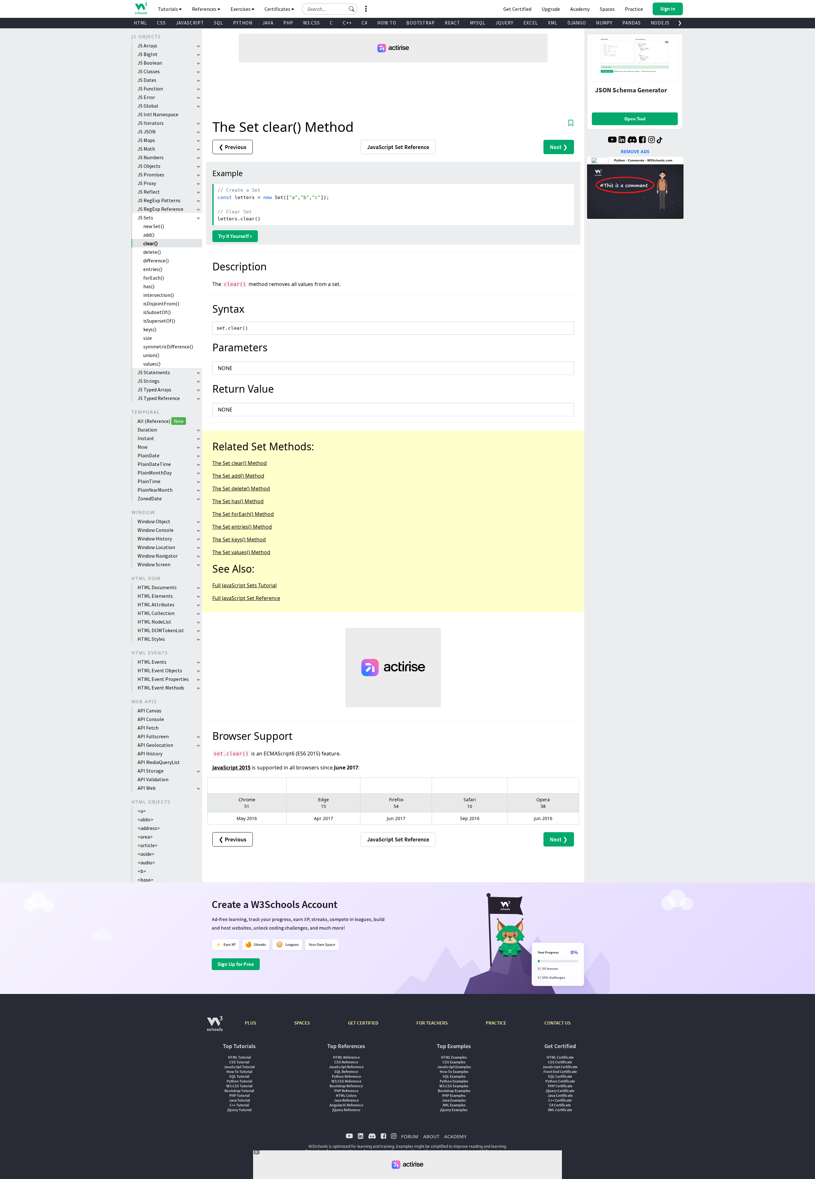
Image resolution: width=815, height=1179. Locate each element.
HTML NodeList (154, 621)
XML (552, 23)
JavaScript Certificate (560, 1066)
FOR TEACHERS (432, 1023)
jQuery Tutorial (239, 1109)
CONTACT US (557, 1023)
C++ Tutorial (239, 1105)
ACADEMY (455, 1136)
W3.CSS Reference (346, 1081)
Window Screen (154, 564)
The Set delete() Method (241, 488)
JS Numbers (151, 157)
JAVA (267, 23)
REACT (452, 23)
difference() (156, 260)
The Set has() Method (238, 501)
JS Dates (147, 80)
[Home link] (141, 8)
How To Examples (454, 1071)
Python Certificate (560, 1081)
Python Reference (346, 1076)
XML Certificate (560, 1109)
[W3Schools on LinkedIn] (622, 140)
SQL (218, 23)
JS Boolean (150, 63)
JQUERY (504, 23)
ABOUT (431, 1136)
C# (364, 23)
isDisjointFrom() (161, 303)
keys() (149, 329)
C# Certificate (560, 1105)
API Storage (151, 771)
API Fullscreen (153, 736)
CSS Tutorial (239, 1062)
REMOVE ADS (635, 151)
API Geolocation (155, 745)
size (147, 338)
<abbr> (145, 819)
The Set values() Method (241, 552)
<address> (149, 828)
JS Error (146, 97)
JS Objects (149, 166)
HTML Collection (156, 613)
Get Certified (517, 9)
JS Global (148, 106)
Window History (155, 538)
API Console (151, 719)
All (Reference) (160, 421)
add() (148, 235)
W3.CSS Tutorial (239, 1085)
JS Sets (145, 217)
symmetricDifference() (168, 346)
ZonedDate (150, 498)
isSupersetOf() (159, 321)
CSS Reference (346, 1062)
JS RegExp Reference (160, 209)
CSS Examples (454, 1062)
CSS (161, 23)
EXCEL (530, 23)
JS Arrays (147, 45)
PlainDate (148, 455)
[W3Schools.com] (215, 1027)
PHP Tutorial (239, 1095)
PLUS (250, 1023)
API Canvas (149, 710)
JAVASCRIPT (190, 23)
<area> (145, 836)
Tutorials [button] (168, 9)
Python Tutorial (239, 1081)
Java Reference (346, 1100)
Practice (634, 9)
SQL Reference (346, 1071)
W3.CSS (311, 23)
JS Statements (154, 372)
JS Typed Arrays (154, 389)
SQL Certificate (560, 1076)
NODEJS (660, 23)
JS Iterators (151, 123)
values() (151, 364)
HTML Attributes (156, 604)
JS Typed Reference (159, 398)
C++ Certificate (560, 1100)
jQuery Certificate (560, 1090)
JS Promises (151, 174)
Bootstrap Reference (346, 1085)
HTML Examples (454, 1057)
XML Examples (454, 1105)
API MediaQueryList (159, 762)
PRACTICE (496, 1023)
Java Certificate (560, 1095)
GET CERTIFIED (363, 1023)
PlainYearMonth (155, 490)
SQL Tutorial (239, 1076)
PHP (288, 23)
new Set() (153, 226)
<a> (142, 811)
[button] (351, 9)
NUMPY (604, 23)
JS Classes (149, 71)
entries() (152, 269)
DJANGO (576, 23)
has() (148, 286)
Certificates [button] (278, 9)
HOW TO (386, 23)
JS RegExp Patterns (159, 200)
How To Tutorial (239, 1071)
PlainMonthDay (155, 472)
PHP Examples (453, 1095)
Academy (580, 9)
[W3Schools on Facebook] (642, 140)
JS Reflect (149, 192)
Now (142, 447)
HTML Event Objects (160, 670)
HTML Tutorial (239, 1057)
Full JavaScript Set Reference (246, 598)
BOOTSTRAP (420, 23)
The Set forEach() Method (243, 514)
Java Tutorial (239, 1100)
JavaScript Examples (454, 1066)
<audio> (146, 862)
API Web (147, 788)
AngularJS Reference (346, 1105)
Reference (398, 147)
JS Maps (146, 140)
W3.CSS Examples (453, 1085)
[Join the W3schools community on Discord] (632, 140)
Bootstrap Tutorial (239, 1090)
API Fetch (148, 728)
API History (150, 753)
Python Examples (454, 1081)
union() (151, 355)
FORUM (409, 1136)
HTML (140, 23)
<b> (142, 871)
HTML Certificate (560, 1057)
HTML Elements (155, 596)
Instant (146, 438)
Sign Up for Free (235, 964)
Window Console (156, 530)
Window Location (156, 547)
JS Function (150, 88)
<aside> (146, 854)
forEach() (153, 278)
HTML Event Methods (161, 687)
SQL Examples (454, 1076)
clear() (150, 243)
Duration (147, 429)
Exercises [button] (241, 9)
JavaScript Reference (346, 1066)
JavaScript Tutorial (239, 1066)
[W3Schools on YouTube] (612, 140)
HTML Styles (151, 639)
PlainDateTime (154, 464)
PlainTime (149, 481)
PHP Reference (346, 1090)
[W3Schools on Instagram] (652, 140)
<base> (145, 879)
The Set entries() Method (242, 526)
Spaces (607, 9)
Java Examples (454, 1100)
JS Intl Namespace (158, 114)
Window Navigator (158, 556)
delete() (152, 252)
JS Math (146, 149)
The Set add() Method (238, 475)
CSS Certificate (560, 1062)
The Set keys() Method (239, 539)
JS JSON (147, 131)
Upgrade (551, 9)
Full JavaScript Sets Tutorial (244, 585)
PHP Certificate (560, 1085)
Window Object (154, 521)
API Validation (153, 779)
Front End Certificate (560, 1071)
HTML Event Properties (163, 679)
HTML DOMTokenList (161, 630)
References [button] (204, 9)
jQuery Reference (346, 1109)
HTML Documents (157, 587)
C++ (347, 23)
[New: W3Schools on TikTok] (660, 140)
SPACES (302, 1023)
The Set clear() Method (239, 463)
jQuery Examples (453, 1109)
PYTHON (242, 23)
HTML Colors (346, 1095)
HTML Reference (346, 1057)
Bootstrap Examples (454, 1090)
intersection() (158, 295)
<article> (148, 845)
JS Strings (148, 381)
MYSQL (477, 23)
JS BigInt (148, 54)
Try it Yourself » (235, 235)
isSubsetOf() (157, 312)
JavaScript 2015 (231, 767)
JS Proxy (147, 183)
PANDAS (631, 23)
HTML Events (152, 662)
